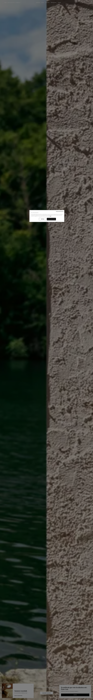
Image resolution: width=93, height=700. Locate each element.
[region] (46, 216)
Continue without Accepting (60, 211)
